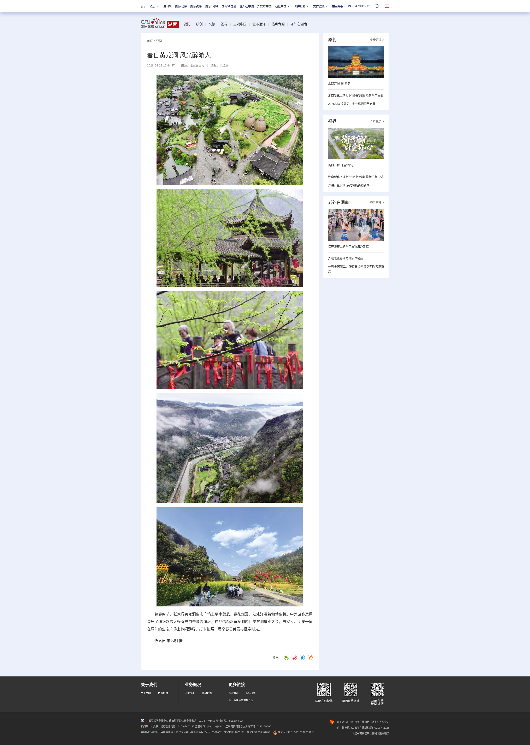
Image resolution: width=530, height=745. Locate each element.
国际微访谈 (229, 6)
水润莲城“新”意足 (339, 83)
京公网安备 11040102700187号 (295, 732)
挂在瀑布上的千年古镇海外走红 (348, 246)
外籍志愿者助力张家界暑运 (345, 258)
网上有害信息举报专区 (241, 700)
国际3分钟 (211, 6)
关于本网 (146, 693)
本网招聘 (163, 693)
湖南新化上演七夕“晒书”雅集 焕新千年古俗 (355, 95)
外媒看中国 (264, 6)
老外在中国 (246, 6)
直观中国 (240, 24)
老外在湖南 (298, 24)
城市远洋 (259, 24)
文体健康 (319, 6)
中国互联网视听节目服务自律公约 (159, 732)
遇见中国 (281, 6)
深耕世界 (300, 6)
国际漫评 (181, 6)
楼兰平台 (338, 6)
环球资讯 (190, 693)
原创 (199, 24)
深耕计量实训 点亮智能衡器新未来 (350, 185)
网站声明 (233, 693)
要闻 (187, 24)
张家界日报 (197, 65)
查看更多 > (377, 39)
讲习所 (167, 6)
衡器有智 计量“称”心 (341, 165)
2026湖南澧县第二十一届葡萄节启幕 (351, 103)
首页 (144, 6)
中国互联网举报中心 (157, 720)
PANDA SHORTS (359, 6)
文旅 (211, 24)
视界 (224, 24)
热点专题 (278, 24)
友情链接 (251, 693)
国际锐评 (196, 6)
